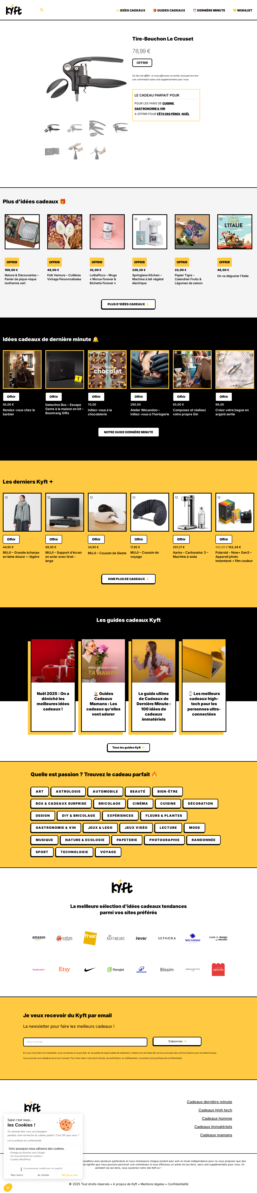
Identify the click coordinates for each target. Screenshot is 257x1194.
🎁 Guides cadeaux (169, 10)
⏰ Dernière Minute (209, 10)
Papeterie (127, 840)
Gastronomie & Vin (150, 108)
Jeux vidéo (136, 828)
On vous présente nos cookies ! (27, 1156)
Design (43, 815)
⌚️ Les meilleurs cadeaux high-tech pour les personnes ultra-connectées (204, 703)
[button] (7, 1187)
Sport (42, 852)
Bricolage (110, 803)
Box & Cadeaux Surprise (61, 803)
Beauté (137, 791)
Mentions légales (152, 1184)
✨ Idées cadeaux (130, 10)
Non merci (17, 1174)
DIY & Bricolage (78, 815)
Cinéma (140, 803)
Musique (44, 840)
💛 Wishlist (242, 10)
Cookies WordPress (21, 1159)
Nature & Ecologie (85, 840)
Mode (194, 828)
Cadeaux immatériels (213, 1126)
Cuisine (168, 103)
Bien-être (167, 791)
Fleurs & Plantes (164, 815)
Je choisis (43, 1174)
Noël (185, 114)
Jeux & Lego (100, 828)
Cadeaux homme (217, 1118)
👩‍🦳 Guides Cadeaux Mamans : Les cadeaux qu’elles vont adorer (103, 703)
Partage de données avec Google (28, 1152)
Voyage (108, 852)
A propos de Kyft (125, 1184)
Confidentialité (178, 1184)
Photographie (164, 840)
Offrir (142, 63)
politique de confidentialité (168, 1058)
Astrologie (68, 791)
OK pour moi (70, 1174)
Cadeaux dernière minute (209, 1102)
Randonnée (204, 840)
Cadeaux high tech (215, 1110)
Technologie (74, 852)
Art (40, 791)
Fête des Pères (168, 114)
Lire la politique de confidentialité (24, 1140)
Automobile (105, 791)
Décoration (200, 803)
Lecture (168, 828)
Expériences (120, 815)
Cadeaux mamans (216, 1135)
